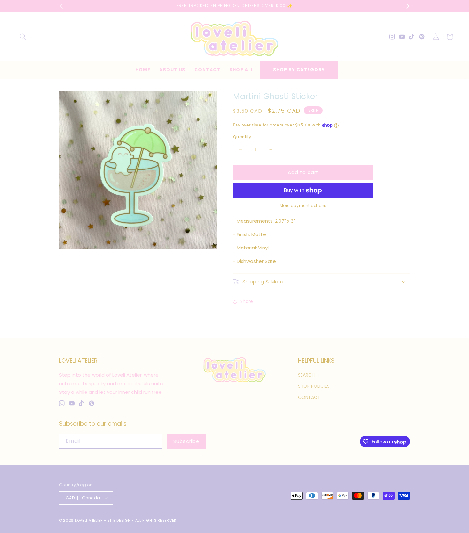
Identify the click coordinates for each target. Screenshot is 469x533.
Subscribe (186, 441)
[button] (23, 37)
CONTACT (309, 397)
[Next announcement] (408, 6)
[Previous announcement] (61, 6)
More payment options (303, 205)
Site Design (119, 520)
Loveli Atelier (89, 520)
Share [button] (246, 301)
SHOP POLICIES (314, 386)
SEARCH (306, 375)
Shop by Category (299, 70)
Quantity (242, 137)
